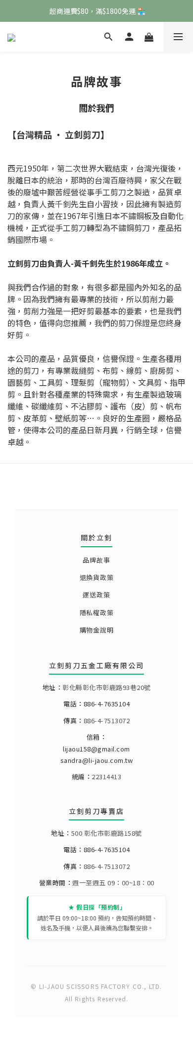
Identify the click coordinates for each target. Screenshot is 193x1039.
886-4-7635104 (107, 703)
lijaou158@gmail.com (96, 748)
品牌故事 (96, 560)
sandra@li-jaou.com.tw (96, 760)
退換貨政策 (97, 577)
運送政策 (96, 594)
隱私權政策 (97, 612)
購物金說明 (97, 630)
